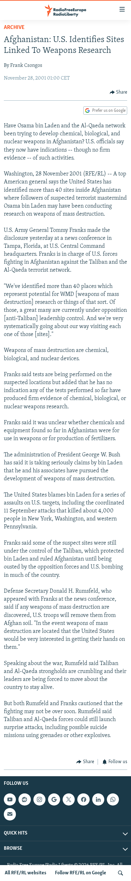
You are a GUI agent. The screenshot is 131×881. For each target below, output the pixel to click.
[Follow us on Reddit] (24, 799)
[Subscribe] (10, 814)
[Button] (119, 92)
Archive (14, 28)
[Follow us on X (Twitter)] (69, 799)
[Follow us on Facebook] (83, 799)
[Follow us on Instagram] (39, 799)
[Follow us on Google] (54, 799)
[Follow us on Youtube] (10, 799)
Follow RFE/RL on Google (80, 873)
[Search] (120, 873)
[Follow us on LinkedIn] (98, 799)
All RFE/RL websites (25, 873)
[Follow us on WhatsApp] (113, 799)
